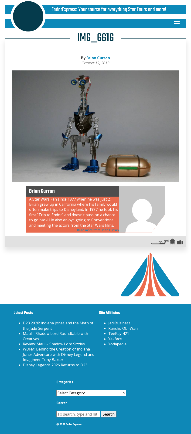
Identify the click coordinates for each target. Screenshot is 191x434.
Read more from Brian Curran (98, 230)
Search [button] (109, 414)
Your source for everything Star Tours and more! (122, 9)
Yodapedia (117, 344)
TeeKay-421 (118, 333)
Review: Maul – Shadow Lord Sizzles (54, 344)
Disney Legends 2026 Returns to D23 (55, 365)
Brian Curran (98, 57)
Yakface (115, 338)
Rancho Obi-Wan (123, 328)
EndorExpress (63, 9)
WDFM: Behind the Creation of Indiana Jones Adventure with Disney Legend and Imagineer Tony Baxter (58, 354)
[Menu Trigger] (176, 23)
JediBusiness (119, 323)
